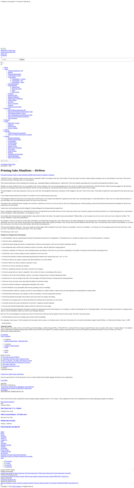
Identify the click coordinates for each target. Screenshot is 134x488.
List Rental (4, 448)
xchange (6, 136)
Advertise (3, 443)
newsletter (20, 134)
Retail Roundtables (6, 483)
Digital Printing (12, 85)
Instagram (9, 467)
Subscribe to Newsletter (16, 456)
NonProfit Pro (12, 479)
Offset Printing (12, 100)
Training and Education (15, 107)
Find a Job (4, 54)
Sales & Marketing (13, 156)
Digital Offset (16, 87)
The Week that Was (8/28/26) (11, 357)
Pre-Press (10, 102)
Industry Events (12, 146)
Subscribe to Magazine (13, 455)
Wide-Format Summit (31, 476)
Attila (6, 352)
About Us (3, 438)
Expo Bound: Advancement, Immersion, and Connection (17, 386)
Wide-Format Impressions (45, 473)
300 (8, 52)
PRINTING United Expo (8, 50)
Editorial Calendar (6, 445)
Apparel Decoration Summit (45, 476)
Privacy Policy (5, 450)
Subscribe (7, 131)
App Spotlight (12, 144)
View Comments (5, 336)
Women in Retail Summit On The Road (45, 483)
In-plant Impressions (19, 473)
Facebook (9, 461)
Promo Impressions (59, 473)
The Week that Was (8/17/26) (11, 366)
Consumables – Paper (18, 82)
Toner (13, 90)
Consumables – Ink (17, 80)
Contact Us (4, 440)
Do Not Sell (4, 453)
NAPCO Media (16, 486)
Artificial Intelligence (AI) (15, 71)
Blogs (2, 433)
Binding (10, 72)
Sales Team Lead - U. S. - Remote (11, 408)
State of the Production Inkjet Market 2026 (20, 111)
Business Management (14, 74)
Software (10, 105)
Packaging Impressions (31, 473)
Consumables (12, 77)
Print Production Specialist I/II (10, 426)
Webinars (10, 125)
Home (6, 67)
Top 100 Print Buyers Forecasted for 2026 (20, 115)
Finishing (10, 93)
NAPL (6, 347)
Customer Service (6, 451)
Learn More (4, 380)
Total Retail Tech (73, 483)
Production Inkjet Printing (15, 154)
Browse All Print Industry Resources (18, 116)
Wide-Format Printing (14, 157)
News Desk (11, 149)
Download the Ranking (7, 402)
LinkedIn (8, 465)
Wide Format (15, 92)
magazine (17, 133)
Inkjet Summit (12, 126)
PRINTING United (13, 123)
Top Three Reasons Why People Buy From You (16, 362)
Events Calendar (13, 128)
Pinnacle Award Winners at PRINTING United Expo (16, 388)
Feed (2, 458)
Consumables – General (18, 79)
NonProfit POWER (62, 483)
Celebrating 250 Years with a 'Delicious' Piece (16, 359)
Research (7, 120)
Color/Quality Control (14, 75)
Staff (2, 441)
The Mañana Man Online (8, 164)
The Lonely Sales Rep (9, 364)
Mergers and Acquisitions (15, 98)
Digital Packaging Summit (16, 476)
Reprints (3, 446)
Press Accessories (13, 103)
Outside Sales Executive (8, 420)
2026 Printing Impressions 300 (17, 110)
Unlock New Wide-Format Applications (12, 374)
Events (6, 121)
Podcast (6, 129)
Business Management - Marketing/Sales (16, 341)
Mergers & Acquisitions (15, 148)
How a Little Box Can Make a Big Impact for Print (17, 360)
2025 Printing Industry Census (17, 113)
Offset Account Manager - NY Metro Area (14, 414)
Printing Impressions (6, 473)
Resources (7, 108)
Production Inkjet (17, 89)
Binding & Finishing (14, 138)
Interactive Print (12, 95)
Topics (6, 69)
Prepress (10, 152)
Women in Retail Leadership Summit (22, 483)
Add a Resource (12, 118)
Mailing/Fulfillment (13, 97)
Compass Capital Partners (11, 346)
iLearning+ (4, 55)
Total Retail (4, 479)
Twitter (8, 463)
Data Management (13, 84)
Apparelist (68, 473)
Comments (51, 175)
